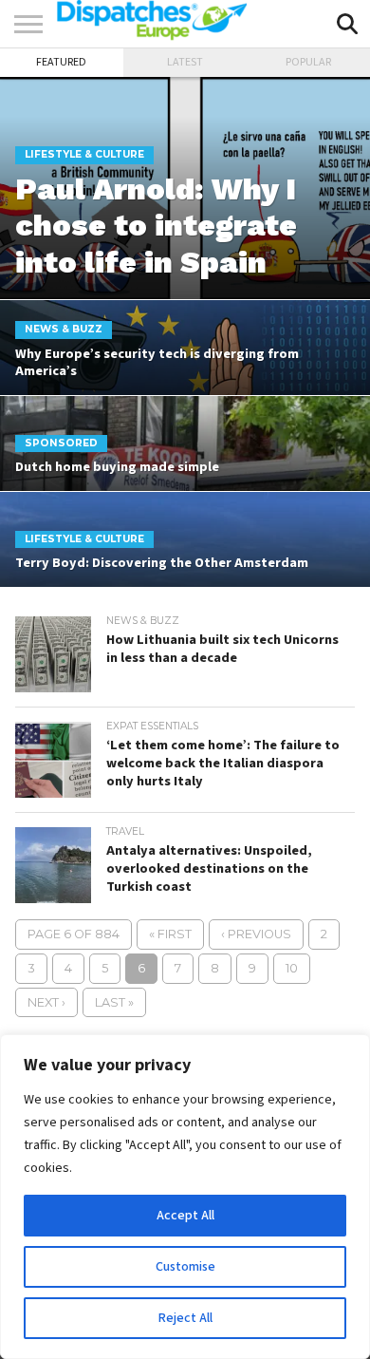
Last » (114, 1002)
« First (170, 934)
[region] (185, 1196)
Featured (61, 62)
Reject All (185, 1318)
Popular (308, 62)
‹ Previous (256, 934)
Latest (185, 62)
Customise (185, 1266)
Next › (46, 1002)
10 (292, 968)
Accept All (185, 1215)
